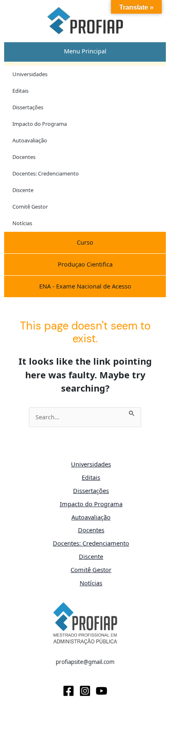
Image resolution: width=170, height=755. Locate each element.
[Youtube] (101, 691)
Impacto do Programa (39, 123)
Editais (20, 90)
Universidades (29, 74)
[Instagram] (85, 691)
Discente (22, 190)
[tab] (85, 51)
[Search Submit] (132, 411)
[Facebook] (68, 691)
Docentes (23, 157)
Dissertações (27, 107)
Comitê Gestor (30, 206)
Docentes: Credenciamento (45, 173)
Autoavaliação (29, 140)
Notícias (22, 223)
